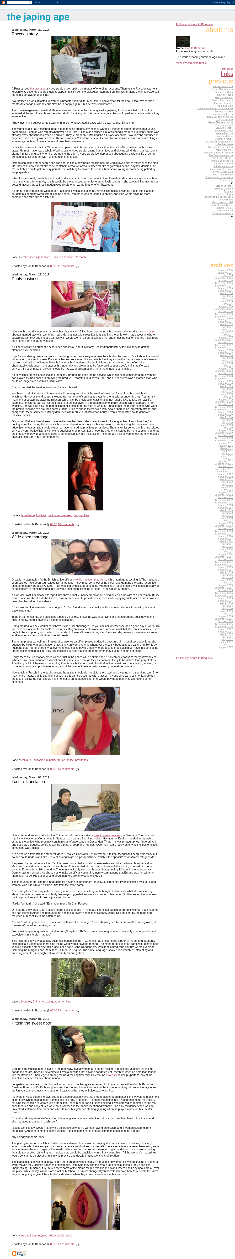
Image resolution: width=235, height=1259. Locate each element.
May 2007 (227, 329)
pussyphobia (56, 1235)
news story (147, 331)
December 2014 (224, 564)
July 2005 (227, 275)
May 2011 (227, 453)
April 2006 (227, 296)
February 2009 (225, 384)
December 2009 (224, 409)
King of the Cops (224, 92)
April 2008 (227, 358)
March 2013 (226, 510)
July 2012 (227, 489)
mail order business (60, 515)
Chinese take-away (222, 213)
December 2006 (224, 316)
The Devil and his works (220, 116)
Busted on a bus (224, 130)
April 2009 (227, 389)
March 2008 (226, 355)
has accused (38, 88)
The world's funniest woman (217, 152)
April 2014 (227, 544)
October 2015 (225, 590)
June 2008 (227, 363)
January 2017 (225, 629)
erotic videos (29, 257)
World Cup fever (224, 97)
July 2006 (227, 303)
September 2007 (224, 340)
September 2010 (224, 433)
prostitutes (81, 760)
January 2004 (225, 270)
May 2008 (227, 360)
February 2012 (225, 477)
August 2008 (226, 368)
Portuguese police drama (219, 177)
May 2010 (227, 422)
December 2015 (224, 595)
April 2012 (227, 482)
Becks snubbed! (224, 125)
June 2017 (227, 642)
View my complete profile (191, 62)
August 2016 (226, 616)
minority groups (55, 760)
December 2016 (224, 626)
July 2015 (227, 582)
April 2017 (227, 637)
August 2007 (226, 337)
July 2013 (227, 520)
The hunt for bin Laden (220, 147)
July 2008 (227, 365)
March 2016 (226, 603)
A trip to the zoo (224, 119)
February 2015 (225, 569)
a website (112, 1075)
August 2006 (226, 306)
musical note (29, 1235)
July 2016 (227, 613)
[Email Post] (77, 266)
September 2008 (224, 371)
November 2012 (224, 500)
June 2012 (227, 487)
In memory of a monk (221, 169)
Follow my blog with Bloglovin (194, 24)
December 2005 (224, 285)
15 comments (66, 768)
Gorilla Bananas (195, 48)
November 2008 (224, 376)
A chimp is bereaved (222, 171)
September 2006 (224, 309)
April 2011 (227, 451)
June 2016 (227, 611)
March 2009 (226, 386)
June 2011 (227, 456)
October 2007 (225, 342)
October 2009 (225, 404)
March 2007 (226, 324)
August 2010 (226, 430)
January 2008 (225, 350)
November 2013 (224, 531)
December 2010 (224, 440)
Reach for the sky (223, 163)
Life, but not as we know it (219, 141)
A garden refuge (224, 138)
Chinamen (39, 1001)
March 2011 (226, 448)
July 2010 (227, 427)
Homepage (227, 68)
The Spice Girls (224, 105)
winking (66, 1001)
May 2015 (227, 577)
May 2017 (227, 639)
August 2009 (226, 399)
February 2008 (225, 353)
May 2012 (227, 484)
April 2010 (227, 420)
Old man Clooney (223, 188)
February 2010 (225, 415)
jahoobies (44, 257)
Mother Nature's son (222, 89)
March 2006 (226, 293)
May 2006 (227, 298)
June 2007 (227, 332)
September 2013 (224, 526)
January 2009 (225, 381)
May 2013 (227, 515)
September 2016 (224, 619)
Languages (53, 1001)
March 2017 (226, 634)
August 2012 (226, 492)
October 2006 (225, 311)
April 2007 (227, 327)
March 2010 (226, 417)
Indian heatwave (224, 144)
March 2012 (226, 479)
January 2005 (225, 272)
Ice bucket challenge (221, 205)
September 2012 (224, 495)
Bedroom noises (224, 111)
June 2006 (227, 301)
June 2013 (227, 518)
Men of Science (224, 149)
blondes (26, 1001)
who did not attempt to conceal (91, 579)
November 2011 (224, 469)
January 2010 (225, 412)
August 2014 (226, 554)
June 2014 (227, 549)
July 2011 (227, 458)
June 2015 (227, 580)
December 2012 (224, 502)
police (70, 760)
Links (227, 73)
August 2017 (226, 647)
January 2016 (225, 598)
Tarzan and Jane (224, 136)
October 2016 (225, 621)
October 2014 (225, 559)
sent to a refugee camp (108, 835)
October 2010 (225, 435)
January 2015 (225, 567)
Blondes (228, 191)
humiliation (28, 515)
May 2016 (227, 608)
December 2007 (224, 347)
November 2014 (224, 562)
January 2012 (225, 474)
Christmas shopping (222, 160)
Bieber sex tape (224, 185)
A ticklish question (223, 166)
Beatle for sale (225, 207)
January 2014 (225, 536)
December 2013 (224, 533)
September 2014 (224, 557)
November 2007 (224, 345)
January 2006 (225, 288)
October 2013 (225, 528)
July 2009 (227, 396)
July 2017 (227, 644)
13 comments (66, 1010)
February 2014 (225, 538)
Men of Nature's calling (220, 122)
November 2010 (224, 438)
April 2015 (227, 575)
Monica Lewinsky (223, 103)
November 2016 (224, 624)
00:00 (53, 266)
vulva (69, 1235)
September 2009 (224, 402)
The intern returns (223, 194)
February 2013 (225, 507)
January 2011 (225, 443)
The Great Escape (223, 174)
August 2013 (226, 523)
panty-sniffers (81, 515)
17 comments (66, 1244)
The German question (221, 155)
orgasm (42, 1235)
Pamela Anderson (62, 257)
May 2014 (227, 546)
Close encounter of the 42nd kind (215, 108)
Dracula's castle (224, 127)
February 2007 (225, 322)
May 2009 (227, 391)
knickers (41, 515)
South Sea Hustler (223, 158)
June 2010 (227, 425)
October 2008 (225, 373)
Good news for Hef (222, 202)
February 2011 (225, 446)
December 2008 (224, 378)
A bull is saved (225, 210)
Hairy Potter (226, 199)
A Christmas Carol (223, 86)
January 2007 (225, 319)
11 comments (66, 266)
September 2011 (224, 464)
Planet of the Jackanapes (219, 196)
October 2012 (225, 497)
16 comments (66, 524)
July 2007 (227, 334)
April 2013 (227, 513)
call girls (26, 760)
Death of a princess (222, 100)
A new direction (224, 133)
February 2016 (225, 600)
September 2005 (224, 278)
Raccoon (80, 257)
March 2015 (226, 572)
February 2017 (225, 631)
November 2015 (224, 593)
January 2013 (225, 505)
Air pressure (226, 180)
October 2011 (225, 466)
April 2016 (227, 606)
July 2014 (227, 551)
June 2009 (227, 394)
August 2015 (226, 585)
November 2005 (224, 283)
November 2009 (224, 407)
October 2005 (225, 280)
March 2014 (226, 541)
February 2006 (225, 291)
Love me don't (225, 94)
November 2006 (224, 314)
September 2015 (224, 588)
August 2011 (226, 461)
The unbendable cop (221, 114)
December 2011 (224, 471)
